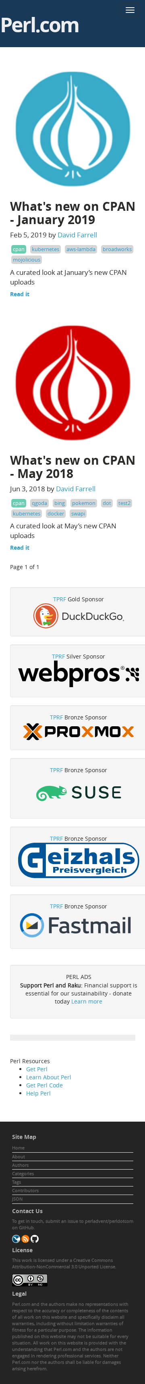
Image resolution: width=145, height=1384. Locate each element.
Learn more (86, 1001)
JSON (17, 1199)
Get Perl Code (44, 1085)
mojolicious (26, 259)
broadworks (117, 249)
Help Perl (38, 1093)
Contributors (25, 1190)
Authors (20, 1165)
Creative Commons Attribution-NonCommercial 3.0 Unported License (63, 1263)
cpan (19, 249)
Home (18, 1148)
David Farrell (77, 234)
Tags (16, 1182)
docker (56, 513)
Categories (23, 1173)
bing (59, 503)
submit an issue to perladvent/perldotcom (89, 1221)
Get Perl (37, 1069)
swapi (78, 513)
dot (107, 503)
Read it (19, 294)
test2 (124, 503)
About (18, 1156)
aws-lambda (80, 249)
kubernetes (45, 249)
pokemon (83, 503)
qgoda (39, 503)
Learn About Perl (48, 1077)
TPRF (59, 599)
